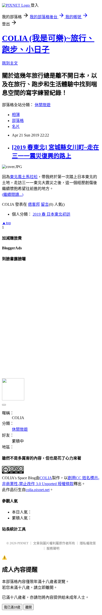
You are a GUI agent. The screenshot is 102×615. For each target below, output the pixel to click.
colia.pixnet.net (38, 490)
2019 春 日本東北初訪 (51, 214)
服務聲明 (53, 548)
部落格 (18, 121)
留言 (45, 204)
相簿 (16, 115)
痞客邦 (34, 204)
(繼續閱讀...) (12, 194)
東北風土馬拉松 (24, 177)
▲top (6, 223)
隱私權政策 (88, 543)
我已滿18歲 (12, 607)
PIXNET (22, 543)
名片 (16, 126)
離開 (28, 607)
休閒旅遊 (43, 105)
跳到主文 (10, 63)
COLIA (46, 478)
